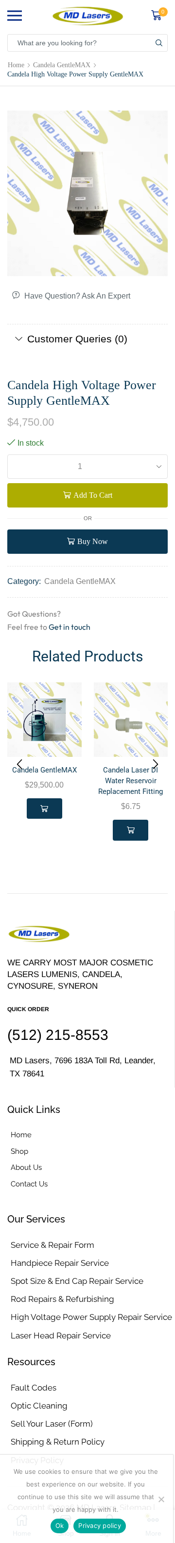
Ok (59, 1525)
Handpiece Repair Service (60, 1263)
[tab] (87, 339)
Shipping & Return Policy (58, 1442)
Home (16, 65)
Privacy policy (99, 1525)
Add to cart (92, 495)
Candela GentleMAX (61, 65)
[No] (161, 1499)
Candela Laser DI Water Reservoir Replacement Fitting (130, 781)
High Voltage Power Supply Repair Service (91, 1317)
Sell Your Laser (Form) (52, 1424)
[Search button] (159, 43)
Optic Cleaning (39, 1406)
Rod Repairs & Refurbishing (62, 1299)
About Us (26, 1167)
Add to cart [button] (44, 808)
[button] (19, 764)
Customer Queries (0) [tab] (77, 338)
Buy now (92, 541)
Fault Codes (33, 1387)
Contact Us (29, 1184)
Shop (19, 1151)
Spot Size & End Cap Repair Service (77, 1281)
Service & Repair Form (52, 1245)
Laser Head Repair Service (61, 1335)
